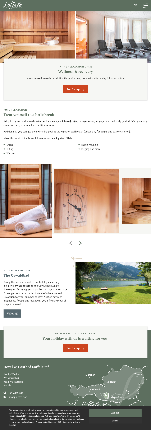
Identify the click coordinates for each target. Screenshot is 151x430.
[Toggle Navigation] (145, 5)
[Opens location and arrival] (107, 388)
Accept (115, 412)
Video (11, 313)
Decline (115, 421)
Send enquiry (75, 89)
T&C (59, 422)
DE (135, 5)
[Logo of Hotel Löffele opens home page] (12, 5)
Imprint (31, 422)
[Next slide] (80, 243)
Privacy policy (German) (46, 422)
